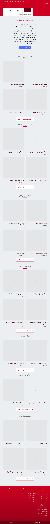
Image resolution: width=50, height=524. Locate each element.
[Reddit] (5, 1)
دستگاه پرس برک (32, 501)
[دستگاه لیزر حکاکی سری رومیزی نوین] (36, 390)
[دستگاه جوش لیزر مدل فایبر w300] (36, 240)
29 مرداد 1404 (45, 225)
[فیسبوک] (26, 1)
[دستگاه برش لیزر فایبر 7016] (36, 71)
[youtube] (9, 495)
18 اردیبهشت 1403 (44, 114)
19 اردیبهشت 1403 (21, 86)
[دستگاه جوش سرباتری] (36, 210)
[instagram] (9, 493)
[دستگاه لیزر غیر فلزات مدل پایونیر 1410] (36, 139)
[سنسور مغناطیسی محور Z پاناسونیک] (13, 459)
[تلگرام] (18, 1)
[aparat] (8, 493)
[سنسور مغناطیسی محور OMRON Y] (13, 431)
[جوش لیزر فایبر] (13, 240)
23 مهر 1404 (45, 445)
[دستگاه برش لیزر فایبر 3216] (13, 71)
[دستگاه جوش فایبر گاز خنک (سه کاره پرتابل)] (13, 210)
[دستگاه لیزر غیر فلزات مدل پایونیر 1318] (36, 167)
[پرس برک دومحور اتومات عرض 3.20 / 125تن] (36, 309)
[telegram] (6, 493)
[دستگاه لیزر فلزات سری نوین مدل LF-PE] (13, 99)
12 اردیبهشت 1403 (21, 114)
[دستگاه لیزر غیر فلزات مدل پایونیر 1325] (13, 139)
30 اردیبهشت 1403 (44, 86)
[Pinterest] (15, 1)
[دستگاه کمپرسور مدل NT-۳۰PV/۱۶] (36, 350)
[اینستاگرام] (23, 1)
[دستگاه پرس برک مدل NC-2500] (13, 281)
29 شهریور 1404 (21, 445)
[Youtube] (7, 1)
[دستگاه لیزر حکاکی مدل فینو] (13, 390)
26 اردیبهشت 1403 (21, 296)
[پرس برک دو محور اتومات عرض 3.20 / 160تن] (13, 309)
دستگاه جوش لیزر (32, 497)
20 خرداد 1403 (44, 296)
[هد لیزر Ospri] (36, 431)
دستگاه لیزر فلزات (32, 493)
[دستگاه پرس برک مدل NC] (36, 281)
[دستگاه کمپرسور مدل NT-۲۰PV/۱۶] (13, 350)
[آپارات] (20, 1)
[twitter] (13, 1)
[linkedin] (10, 1)
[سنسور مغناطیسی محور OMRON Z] (36, 459)
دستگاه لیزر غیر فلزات (31, 495)
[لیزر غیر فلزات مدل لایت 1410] (13, 167)
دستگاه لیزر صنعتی (32, 499)
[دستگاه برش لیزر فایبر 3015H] (36, 99)
